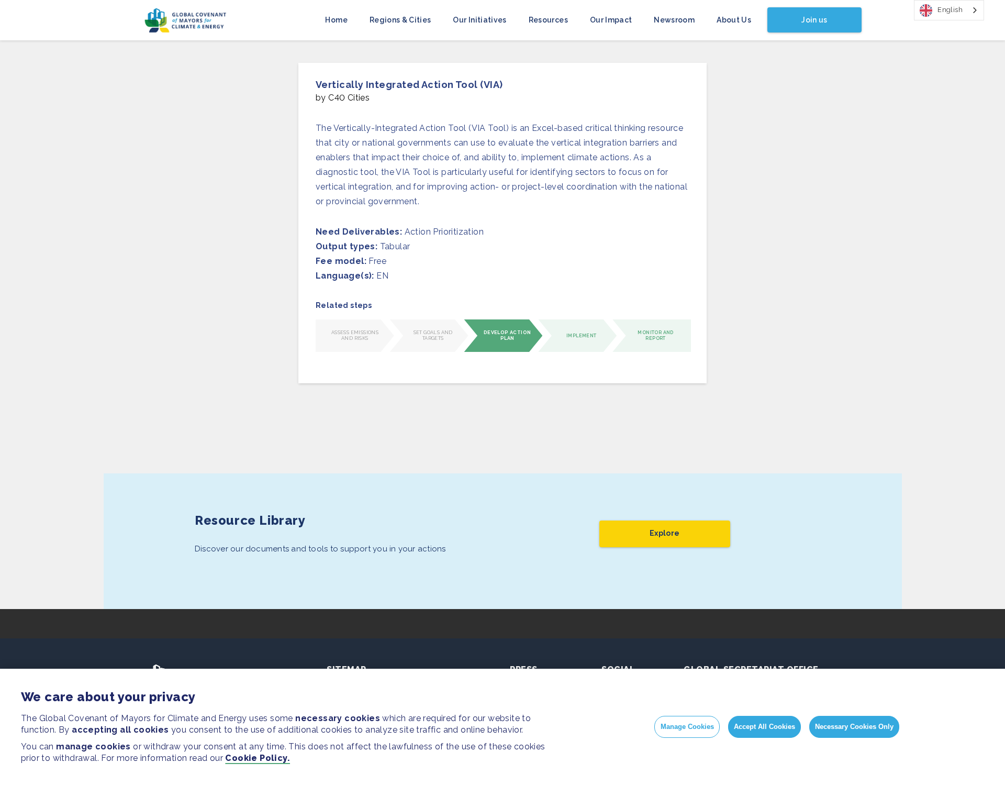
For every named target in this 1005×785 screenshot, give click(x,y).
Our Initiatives (479, 20)
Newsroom (674, 20)
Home (336, 20)
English (950, 10)
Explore (664, 533)
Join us (814, 20)
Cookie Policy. (257, 758)
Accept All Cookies (764, 727)
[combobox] (949, 10)
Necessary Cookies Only (854, 727)
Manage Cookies (687, 727)
